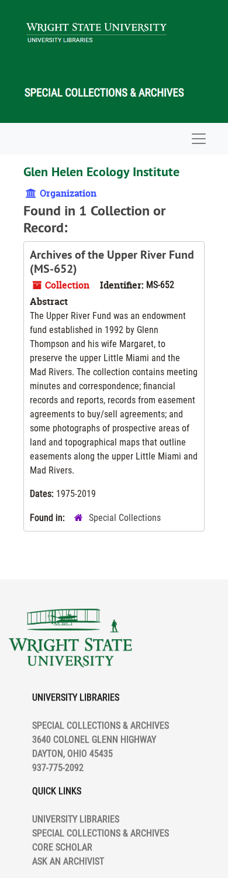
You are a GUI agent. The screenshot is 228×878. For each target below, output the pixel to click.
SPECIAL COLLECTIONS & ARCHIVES (100, 833)
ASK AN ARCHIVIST (68, 861)
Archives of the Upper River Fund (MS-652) (112, 261)
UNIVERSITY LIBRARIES (75, 819)
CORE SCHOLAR (62, 847)
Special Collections (125, 517)
